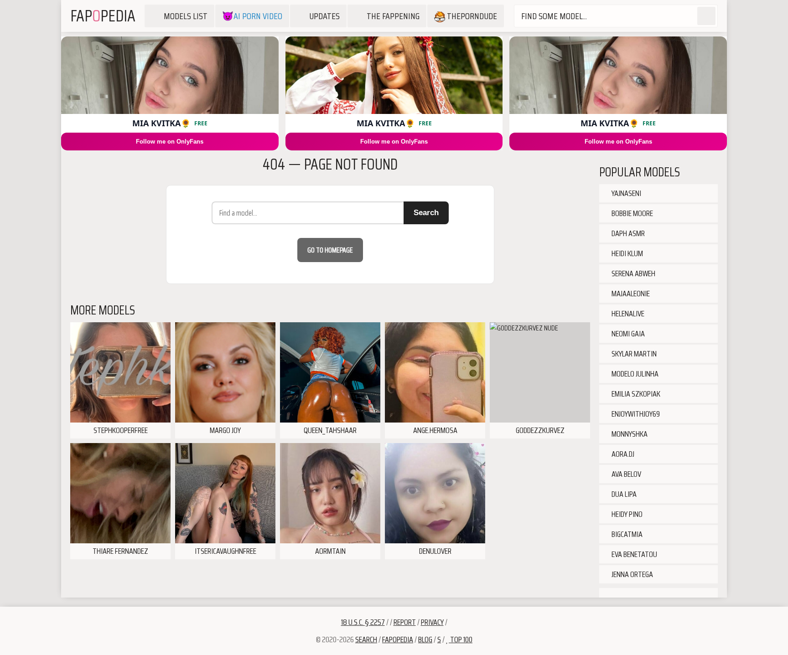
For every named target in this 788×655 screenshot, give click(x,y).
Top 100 (460, 639)
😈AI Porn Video (252, 16)
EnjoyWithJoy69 (635, 413)
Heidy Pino (626, 514)
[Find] (706, 16)
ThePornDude (471, 16)
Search (426, 212)
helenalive (627, 313)
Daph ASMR (627, 233)
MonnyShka (629, 434)
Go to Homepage (330, 250)
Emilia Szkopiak (635, 393)
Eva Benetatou (633, 554)
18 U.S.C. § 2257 (363, 622)
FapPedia (102, 16)
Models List (185, 16)
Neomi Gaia (627, 333)
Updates (324, 16)
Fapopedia (397, 639)
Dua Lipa (623, 494)
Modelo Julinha (634, 373)
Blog (425, 639)
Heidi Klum (626, 253)
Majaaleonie (630, 293)
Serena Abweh (632, 273)
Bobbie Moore (631, 213)
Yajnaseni (625, 193)
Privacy (432, 622)
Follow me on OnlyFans (169, 141)
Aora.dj (622, 454)
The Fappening (393, 16)
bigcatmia (626, 534)
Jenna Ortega (631, 574)
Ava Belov (625, 474)
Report (405, 622)
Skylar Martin (633, 353)
